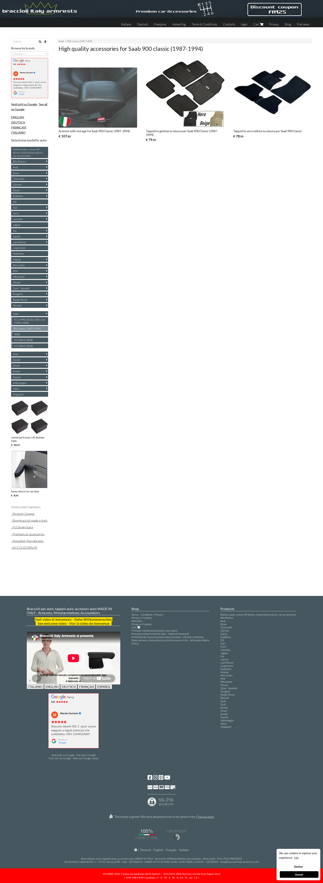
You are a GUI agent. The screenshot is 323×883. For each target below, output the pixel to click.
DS (14, 201)
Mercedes (19, 265)
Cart (256, 24)
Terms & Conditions (204, 24)
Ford (15, 213)
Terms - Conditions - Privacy (147, 614)
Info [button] (296, 857)
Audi (15, 167)
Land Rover (19, 242)
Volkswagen (19, 382)
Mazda (17, 259)
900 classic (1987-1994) (79, 41)
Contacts (229, 24)
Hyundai (17, 219)
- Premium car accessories (27, 534)
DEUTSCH (69, 687)
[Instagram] (155, 778)
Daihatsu (18, 196)
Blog (288, 24)
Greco (135, 643)
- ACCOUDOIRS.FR (24, 547)
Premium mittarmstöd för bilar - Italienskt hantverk (160, 633)
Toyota (17, 377)
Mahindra (18, 253)
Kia (14, 230)
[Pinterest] (161, 778)
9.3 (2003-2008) (23, 339)
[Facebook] (150, 778)
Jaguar (16, 224)
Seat (15, 354)
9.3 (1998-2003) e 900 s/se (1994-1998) (29, 321)
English (158, 850)
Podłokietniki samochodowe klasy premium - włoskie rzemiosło (167, 637)
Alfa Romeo (19, 161)
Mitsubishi (18, 276)
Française (160, 24)
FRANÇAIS (86, 687)
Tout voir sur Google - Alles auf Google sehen (73, 758)
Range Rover (20, 299)
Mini (15, 270)
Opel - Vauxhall (21, 288)
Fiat (15, 207)
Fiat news (303, 24)
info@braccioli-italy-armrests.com (239, 861)
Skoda (16, 359)
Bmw (16, 173)
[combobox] (29, 53)
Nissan (17, 282)
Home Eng (179, 24)
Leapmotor (19, 247)
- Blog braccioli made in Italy (29, 520)
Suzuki (16, 371)
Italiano (126, 24)
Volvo (16, 388)
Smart (16, 365)
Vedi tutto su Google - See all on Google (73, 755)
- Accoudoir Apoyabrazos (27, 541)
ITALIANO (35, 687)
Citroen (17, 184)
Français (171, 850)
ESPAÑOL (104, 687)
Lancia (16, 236)
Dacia (16, 190)
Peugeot (18, 294)
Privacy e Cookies (141, 617)
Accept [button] (299, 874)
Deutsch (142, 24)
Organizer (18, 394)
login (244, 24)
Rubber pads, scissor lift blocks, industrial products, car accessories (28, 152)
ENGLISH (52, 687)
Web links (136, 621)
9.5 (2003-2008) (23, 345)
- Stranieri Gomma (22, 514)
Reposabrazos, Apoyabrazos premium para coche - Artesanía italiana (170, 640)
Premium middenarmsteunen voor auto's (154, 630)
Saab (61, 41)
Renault (17, 305)
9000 (17, 334)
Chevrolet (18, 178)
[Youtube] (167, 778)
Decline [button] (298, 866)
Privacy (274, 24)
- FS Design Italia (22, 527)
